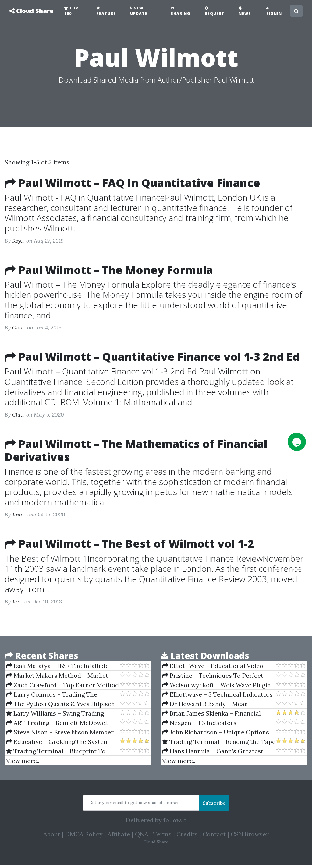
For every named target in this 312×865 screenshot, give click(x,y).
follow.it (174, 820)
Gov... (19, 327)
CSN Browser (250, 834)
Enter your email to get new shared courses (134, 802)
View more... (23, 761)
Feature (106, 13)
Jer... (17, 601)
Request (215, 13)
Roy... (18, 240)
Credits (187, 834)
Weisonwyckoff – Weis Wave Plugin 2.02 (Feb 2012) (216, 685)
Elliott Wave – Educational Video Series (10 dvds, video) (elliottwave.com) (218, 666)
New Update (138, 10)
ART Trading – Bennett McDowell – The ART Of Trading (60, 723)
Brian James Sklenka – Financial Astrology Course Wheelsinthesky (211, 713)
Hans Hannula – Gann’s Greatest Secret (212, 751)
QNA (141, 834)
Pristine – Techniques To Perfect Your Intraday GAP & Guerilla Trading (216, 676)
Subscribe (214, 803)
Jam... (19, 514)
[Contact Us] (297, 442)
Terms (162, 834)
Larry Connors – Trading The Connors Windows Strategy (51, 694)
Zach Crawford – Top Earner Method (65, 685)
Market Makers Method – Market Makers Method (57, 676)
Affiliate (119, 834)
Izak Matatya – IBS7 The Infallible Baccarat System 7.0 (57, 666)
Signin (274, 13)
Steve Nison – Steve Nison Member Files (60, 732)
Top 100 (71, 10)
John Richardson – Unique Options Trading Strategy (215, 732)
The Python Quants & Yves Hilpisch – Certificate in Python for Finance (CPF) (60, 704)
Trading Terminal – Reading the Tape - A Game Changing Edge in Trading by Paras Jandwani (218, 742)
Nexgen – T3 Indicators (202, 722)
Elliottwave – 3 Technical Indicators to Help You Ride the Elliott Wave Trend (217, 694)
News (245, 13)
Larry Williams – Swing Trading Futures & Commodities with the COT (60, 713)
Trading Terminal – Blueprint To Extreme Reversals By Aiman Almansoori (55, 751)
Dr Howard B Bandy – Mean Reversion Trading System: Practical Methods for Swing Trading (214, 704)
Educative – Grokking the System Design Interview (57, 742)
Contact (214, 834)
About (51, 834)
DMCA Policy (84, 834)
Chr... (18, 414)
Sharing (180, 13)
